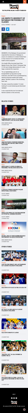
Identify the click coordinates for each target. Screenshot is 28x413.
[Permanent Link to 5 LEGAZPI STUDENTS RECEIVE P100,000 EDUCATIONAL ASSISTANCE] (14, 181)
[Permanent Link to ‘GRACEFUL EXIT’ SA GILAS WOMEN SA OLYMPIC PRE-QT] (14, 345)
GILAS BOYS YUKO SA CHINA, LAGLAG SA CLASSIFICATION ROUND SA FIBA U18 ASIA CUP (13, 379)
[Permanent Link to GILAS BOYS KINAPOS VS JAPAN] (14, 324)
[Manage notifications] (24, 409)
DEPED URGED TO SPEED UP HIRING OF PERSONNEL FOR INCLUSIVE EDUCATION (12, 167)
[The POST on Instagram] (16, 398)
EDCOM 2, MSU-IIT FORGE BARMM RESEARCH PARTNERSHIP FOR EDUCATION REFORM (13, 236)
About (14, 394)
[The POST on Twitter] (14, 398)
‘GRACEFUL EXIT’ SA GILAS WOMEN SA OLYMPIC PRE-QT (12, 355)
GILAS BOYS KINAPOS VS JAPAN (10, 332)
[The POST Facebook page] (11, 398)
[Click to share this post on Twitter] (7, 29)
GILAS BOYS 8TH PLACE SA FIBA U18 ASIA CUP (14, 287)
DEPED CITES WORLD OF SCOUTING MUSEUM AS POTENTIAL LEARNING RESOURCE (13, 213)
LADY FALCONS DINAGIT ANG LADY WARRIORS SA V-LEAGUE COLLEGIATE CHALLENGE (14, 265)
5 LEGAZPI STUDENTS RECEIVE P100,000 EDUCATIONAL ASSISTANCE (12, 190)
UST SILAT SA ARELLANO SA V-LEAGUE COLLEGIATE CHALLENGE (12, 310)
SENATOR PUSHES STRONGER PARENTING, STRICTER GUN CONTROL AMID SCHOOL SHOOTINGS (13, 143)
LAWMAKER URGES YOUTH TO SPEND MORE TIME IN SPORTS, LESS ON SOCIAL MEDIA (13, 119)
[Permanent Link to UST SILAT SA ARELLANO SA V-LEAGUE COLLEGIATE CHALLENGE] (14, 300)
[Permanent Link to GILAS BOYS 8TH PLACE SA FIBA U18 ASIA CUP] (14, 279)
